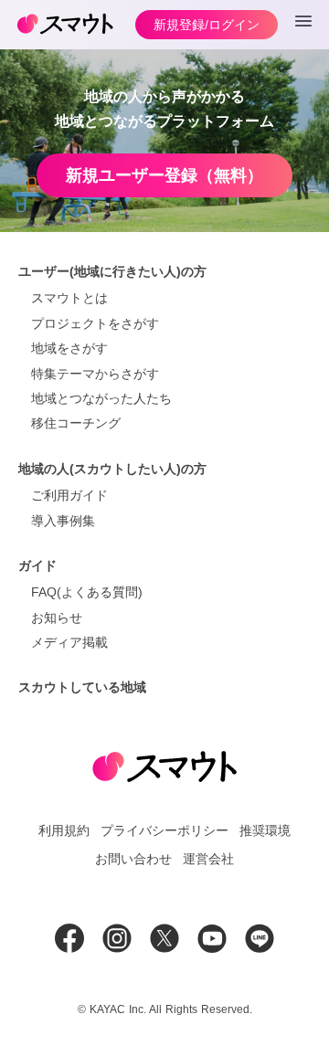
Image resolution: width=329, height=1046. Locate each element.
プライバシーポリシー (164, 830)
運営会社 (208, 858)
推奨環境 (265, 830)
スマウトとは (69, 298)
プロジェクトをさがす (95, 323)
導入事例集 (63, 520)
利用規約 (64, 830)
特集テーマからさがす (95, 373)
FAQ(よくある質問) (87, 592)
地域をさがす (69, 348)
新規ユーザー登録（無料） (164, 175)
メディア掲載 (69, 642)
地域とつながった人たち (101, 398)
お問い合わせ (133, 858)
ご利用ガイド (69, 495)
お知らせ (56, 617)
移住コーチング (76, 423)
